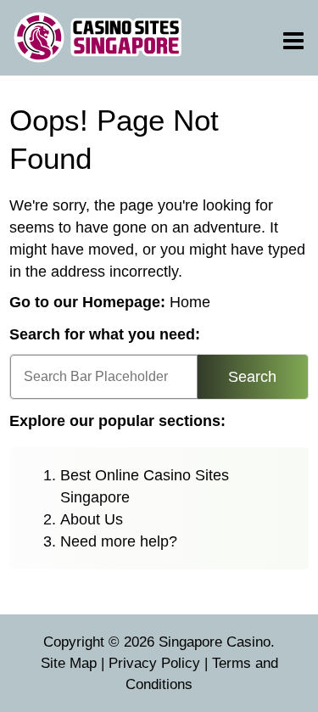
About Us (91, 519)
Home (190, 302)
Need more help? (118, 541)
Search (252, 376)
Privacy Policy (154, 663)
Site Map (69, 663)
